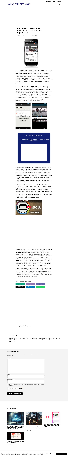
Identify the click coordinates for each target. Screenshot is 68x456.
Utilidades (29, 326)
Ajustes (59, 453)
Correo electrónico (11, 379)
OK (64, 453)
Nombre (9, 374)
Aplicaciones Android (22, 326)
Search (59, 5)
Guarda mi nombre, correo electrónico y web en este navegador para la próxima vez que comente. (26, 385)
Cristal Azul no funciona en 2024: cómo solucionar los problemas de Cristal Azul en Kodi (15, 427)
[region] (34, 453)
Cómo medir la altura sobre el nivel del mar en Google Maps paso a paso (33, 428)
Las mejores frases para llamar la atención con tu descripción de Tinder (52, 425)
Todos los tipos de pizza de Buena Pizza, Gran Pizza (15, 442)
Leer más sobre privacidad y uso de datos (37, 454)
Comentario (10, 358)
